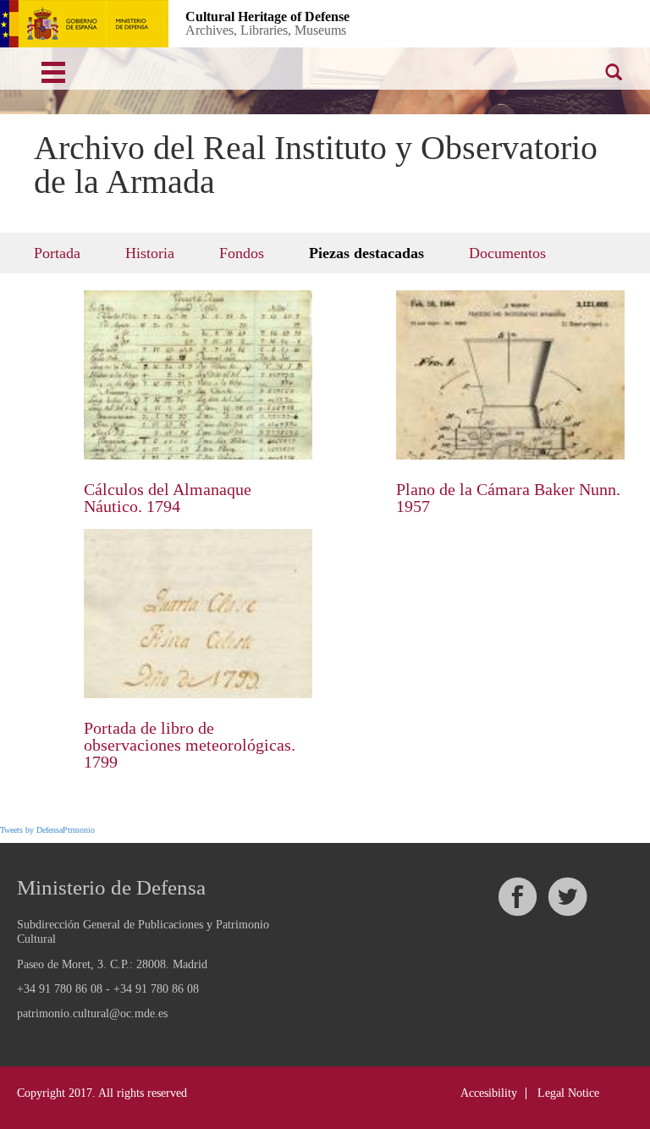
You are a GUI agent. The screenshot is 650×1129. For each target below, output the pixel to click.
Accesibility (488, 1093)
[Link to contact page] (532, 22)
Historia (149, 253)
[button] (477, 22)
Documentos (507, 253)
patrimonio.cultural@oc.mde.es (92, 1014)
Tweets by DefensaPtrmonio (47, 829)
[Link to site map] (587, 22)
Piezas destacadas (366, 253)
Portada (57, 253)
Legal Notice (568, 1093)
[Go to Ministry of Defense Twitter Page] (567, 897)
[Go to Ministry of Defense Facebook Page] (517, 897)
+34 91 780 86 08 (59, 989)
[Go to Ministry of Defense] (84, 23)
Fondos (241, 253)
